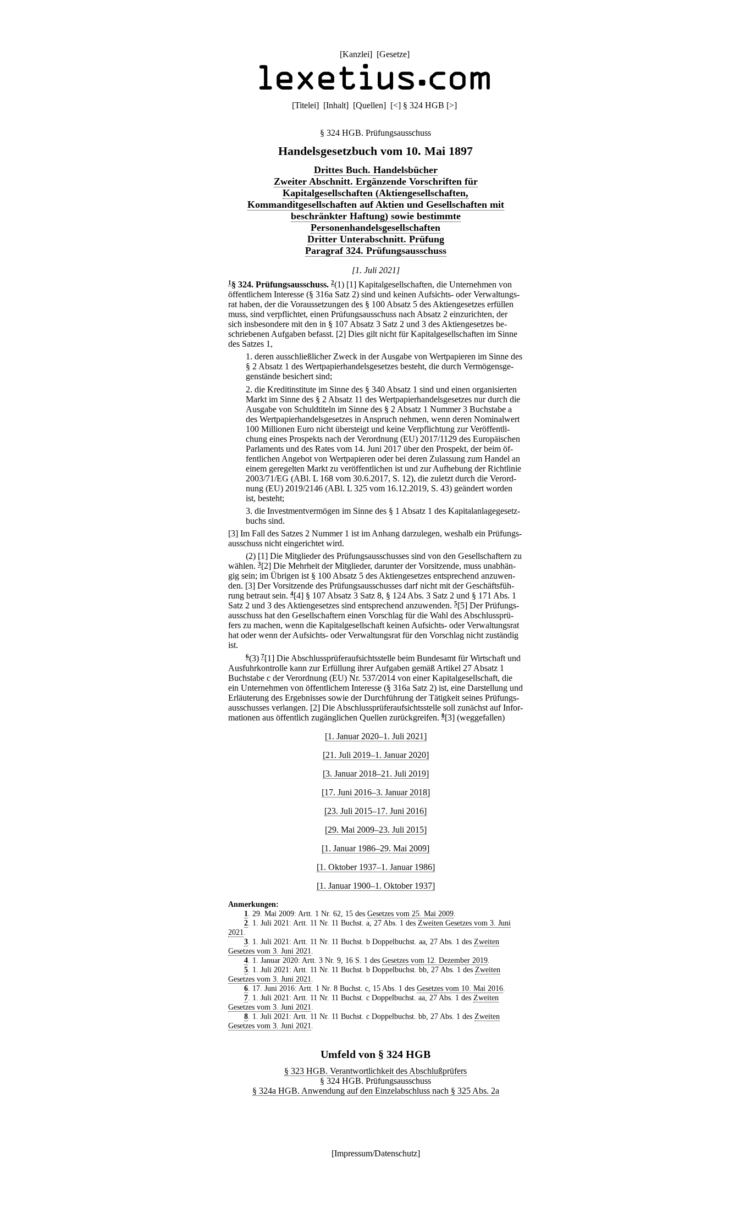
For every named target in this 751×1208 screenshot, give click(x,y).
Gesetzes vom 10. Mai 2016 (460, 988)
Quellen (369, 105)
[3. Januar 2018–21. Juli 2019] (376, 773)
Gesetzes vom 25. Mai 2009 (410, 913)
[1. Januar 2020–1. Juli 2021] (376, 736)
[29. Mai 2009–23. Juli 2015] (376, 829)
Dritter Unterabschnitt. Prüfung (375, 239)
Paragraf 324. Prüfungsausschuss (375, 250)
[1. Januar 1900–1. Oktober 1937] (376, 885)
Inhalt (336, 105)
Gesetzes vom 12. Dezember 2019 (435, 960)
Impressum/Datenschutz (375, 1153)
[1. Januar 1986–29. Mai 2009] (375, 848)
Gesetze (393, 54)
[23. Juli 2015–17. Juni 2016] (375, 811)
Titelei (305, 105)
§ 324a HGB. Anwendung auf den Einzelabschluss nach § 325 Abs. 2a (375, 1090)
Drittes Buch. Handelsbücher (376, 169)
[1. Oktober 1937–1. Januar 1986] (376, 867)
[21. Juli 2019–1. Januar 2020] (376, 755)
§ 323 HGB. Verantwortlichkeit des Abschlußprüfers (375, 1071)
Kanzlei (356, 54)
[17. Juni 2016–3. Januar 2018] (376, 792)
